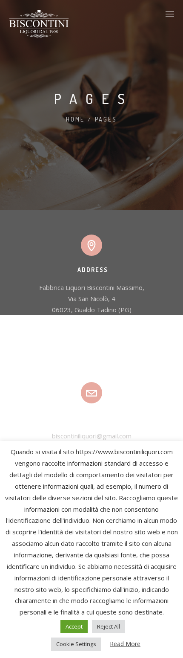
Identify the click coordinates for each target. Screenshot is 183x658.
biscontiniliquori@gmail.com (92, 436)
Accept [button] (74, 626)
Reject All (108, 626)
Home (75, 119)
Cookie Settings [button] (76, 644)
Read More (125, 644)
